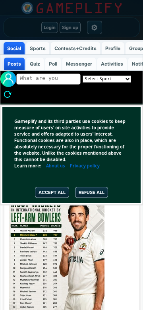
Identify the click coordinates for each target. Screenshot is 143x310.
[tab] (14, 48)
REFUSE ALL (91, 192)
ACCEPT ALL (52, 192)
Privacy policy (85, 166)
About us (55, 166)
